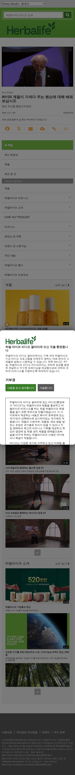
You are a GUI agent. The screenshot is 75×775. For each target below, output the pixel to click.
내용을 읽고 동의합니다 (20, 387)
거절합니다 (46, 387)
